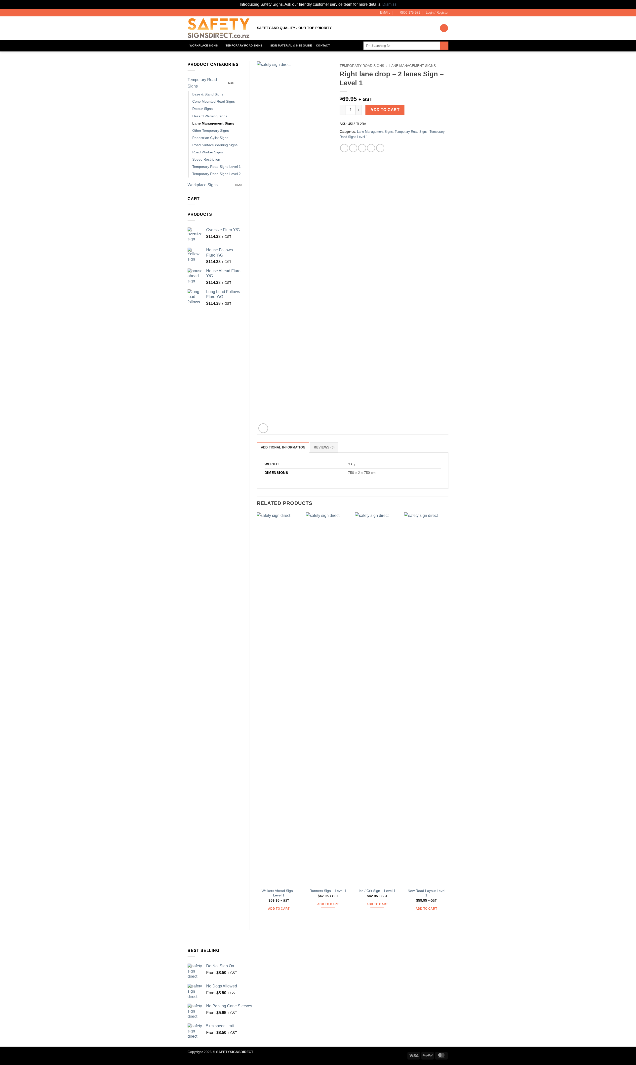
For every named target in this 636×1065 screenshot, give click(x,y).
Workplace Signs (203, 45)
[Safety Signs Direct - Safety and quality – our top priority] (218, 28)
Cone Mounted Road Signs (213, 101)
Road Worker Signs (207, 152)
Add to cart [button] (279, 908)
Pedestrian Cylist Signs (210, 138)
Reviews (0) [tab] (324, 447)
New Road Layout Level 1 (426, 893)
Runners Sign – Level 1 (328, 891)
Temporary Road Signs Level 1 (216, 167)
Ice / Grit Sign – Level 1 (377, 891)
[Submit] (444, 46)
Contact (323, 45)
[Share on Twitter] (353, 148)
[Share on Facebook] (344, 148)
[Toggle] (239, 83)
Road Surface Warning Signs (215, 145)
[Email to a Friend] (362, 148)
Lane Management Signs (213, 123)
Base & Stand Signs (207, 94)
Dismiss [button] (389, 4)
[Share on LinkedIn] (380, 148)
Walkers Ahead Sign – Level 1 (279, 893)
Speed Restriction (206, 159)
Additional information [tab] (283, 447)
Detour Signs (202, 109)
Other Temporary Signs (210, 131)
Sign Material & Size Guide (291, 45)
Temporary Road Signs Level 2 (216, 174)
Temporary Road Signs (244, 45)
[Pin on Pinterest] (371, 148)
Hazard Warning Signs (209, 116)
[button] (437, 12)
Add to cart (384, 110)
